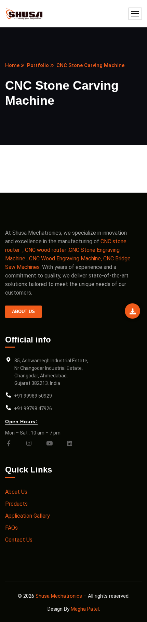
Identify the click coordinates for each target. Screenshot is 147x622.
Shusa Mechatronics (59, 596)
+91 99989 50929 (33, 396)
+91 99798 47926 (33, 408)
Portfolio (38, 65)
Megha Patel (85, 609)
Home (12, 65)
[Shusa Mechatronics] (25, 14)
